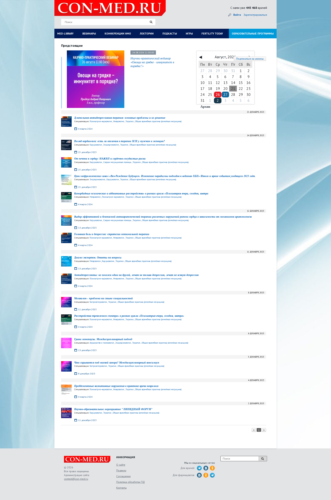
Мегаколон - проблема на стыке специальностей (103, 298)
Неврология (118, 121)
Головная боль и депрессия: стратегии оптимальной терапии (111, 234)
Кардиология (96, 144)
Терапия (129, 121)
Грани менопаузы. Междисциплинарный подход (103, 339)
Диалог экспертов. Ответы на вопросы (97, 257)
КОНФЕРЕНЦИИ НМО (118, 33)
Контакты (121, 487)
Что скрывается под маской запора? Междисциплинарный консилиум (116, 362)
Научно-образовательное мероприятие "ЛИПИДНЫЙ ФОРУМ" (113, 409)
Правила (121, 470)
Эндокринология (111, 144)
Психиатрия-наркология (101, 121)
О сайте (120, 464)
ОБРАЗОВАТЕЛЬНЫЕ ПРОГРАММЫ (253, 33)
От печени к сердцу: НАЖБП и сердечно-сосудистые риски (110, 158)
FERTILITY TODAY (212, 33)
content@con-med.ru (76, 479)
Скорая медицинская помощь (117, 162)
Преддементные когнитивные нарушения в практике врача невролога (116, 386)
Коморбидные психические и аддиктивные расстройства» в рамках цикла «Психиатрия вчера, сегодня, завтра (141, 193)
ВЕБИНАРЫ (89, 33)
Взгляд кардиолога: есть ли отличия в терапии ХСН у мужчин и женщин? (119, 141)
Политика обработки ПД (130, 482)
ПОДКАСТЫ (169, 33)
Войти (237, 14)
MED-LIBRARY (65, 33)
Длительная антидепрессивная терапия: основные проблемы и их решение (119, 118)
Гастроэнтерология (98, 302)
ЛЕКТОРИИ (147, 33)
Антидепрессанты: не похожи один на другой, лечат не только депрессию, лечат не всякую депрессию (136, 275)
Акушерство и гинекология (102, 342)
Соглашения (123, 476)
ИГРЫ (189, 33)
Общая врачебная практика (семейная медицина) (158, 121)
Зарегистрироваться (255, 14)
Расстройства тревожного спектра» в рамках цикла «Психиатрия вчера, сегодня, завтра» (129, 316)
